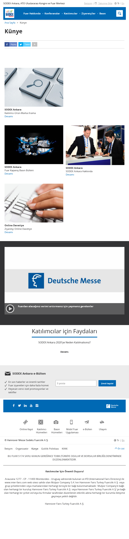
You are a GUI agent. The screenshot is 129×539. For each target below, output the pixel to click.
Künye (34, 448)
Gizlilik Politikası (50, 448)
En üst (120, 448)
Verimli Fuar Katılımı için (45, 10)
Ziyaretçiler (88, 13)
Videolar (73, 7)
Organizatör (22, 448)
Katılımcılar (71, 13)
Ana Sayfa (10, 22)
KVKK (64, 448)
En (123, 3)
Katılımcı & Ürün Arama (79, 9)
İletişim (88, 3)
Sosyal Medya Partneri (46, 10)
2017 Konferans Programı (48, 10)
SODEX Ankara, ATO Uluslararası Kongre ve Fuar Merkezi (34, 3)
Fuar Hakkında (32, 13)
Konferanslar (52, 13)
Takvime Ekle (105, 3)
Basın (102, 13)
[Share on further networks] (34, 44)
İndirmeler (75, 11)
